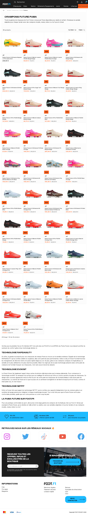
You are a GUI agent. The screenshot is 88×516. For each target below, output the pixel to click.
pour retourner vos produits (77, 417)
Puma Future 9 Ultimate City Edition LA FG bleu (53, 179)
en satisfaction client (16, 417)
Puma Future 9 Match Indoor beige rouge (32, 118)
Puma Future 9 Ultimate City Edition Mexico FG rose (11, 179)
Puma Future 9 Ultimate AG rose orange (32, 179)
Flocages (5, 489)
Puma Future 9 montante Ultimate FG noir (73, 148)
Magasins (5, 491)
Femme (66, 6)
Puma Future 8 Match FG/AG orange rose (53, 299)
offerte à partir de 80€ (46, 417)
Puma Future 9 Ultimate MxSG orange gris (11, 299)
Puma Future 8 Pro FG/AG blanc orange (33, 330)
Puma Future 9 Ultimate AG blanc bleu (53, 269)
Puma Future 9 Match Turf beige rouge (54, 88)
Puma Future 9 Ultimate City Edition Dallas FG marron (53, 209)
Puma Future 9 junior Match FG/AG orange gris (74, 239)
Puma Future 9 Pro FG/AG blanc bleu (12, 209)
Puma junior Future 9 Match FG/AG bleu (32, 299)
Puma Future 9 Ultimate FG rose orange (33, 148)
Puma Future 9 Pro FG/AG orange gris (52, 239)
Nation (33, 6)
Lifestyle (74, 6)
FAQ (3, 487)
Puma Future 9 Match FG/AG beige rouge (74, 118)
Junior (58, 6)
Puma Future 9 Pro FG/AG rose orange (75, 179)
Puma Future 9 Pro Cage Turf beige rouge (32, 88)
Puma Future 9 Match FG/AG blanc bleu (32, 269)
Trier (80, 30)
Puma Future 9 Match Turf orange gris (10, 330)
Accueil (9, 10)
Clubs (25, 6)
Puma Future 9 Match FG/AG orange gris (32, 239)
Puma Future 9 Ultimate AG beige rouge (74, 58)
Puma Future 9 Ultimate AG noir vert (12, 88)
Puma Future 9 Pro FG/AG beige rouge (12, 118)
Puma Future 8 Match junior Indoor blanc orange (74, 299)
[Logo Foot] (6, 4)
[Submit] (15, 2)
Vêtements (41, 6)
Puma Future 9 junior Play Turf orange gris (11, 269)
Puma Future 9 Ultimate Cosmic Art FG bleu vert (75, 269)
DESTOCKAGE (83, 6)
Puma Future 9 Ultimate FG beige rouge (53, 148)
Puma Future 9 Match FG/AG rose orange (11, 148)
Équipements (49, 6)
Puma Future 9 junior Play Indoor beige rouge (74, 88)
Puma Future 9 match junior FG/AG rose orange (53, 58)
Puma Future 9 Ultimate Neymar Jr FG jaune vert (12, 58)
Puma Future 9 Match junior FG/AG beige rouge (32, 58)
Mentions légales (50, 487)
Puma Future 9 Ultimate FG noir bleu (75, 209)
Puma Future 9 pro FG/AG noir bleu (54, 118)
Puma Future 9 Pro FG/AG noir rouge (11, 239)
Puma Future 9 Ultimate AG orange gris (32, 209)
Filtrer (71, 30)
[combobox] (44, 2)
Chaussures (17, 6)
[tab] (44, 21)
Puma (21, 10)
